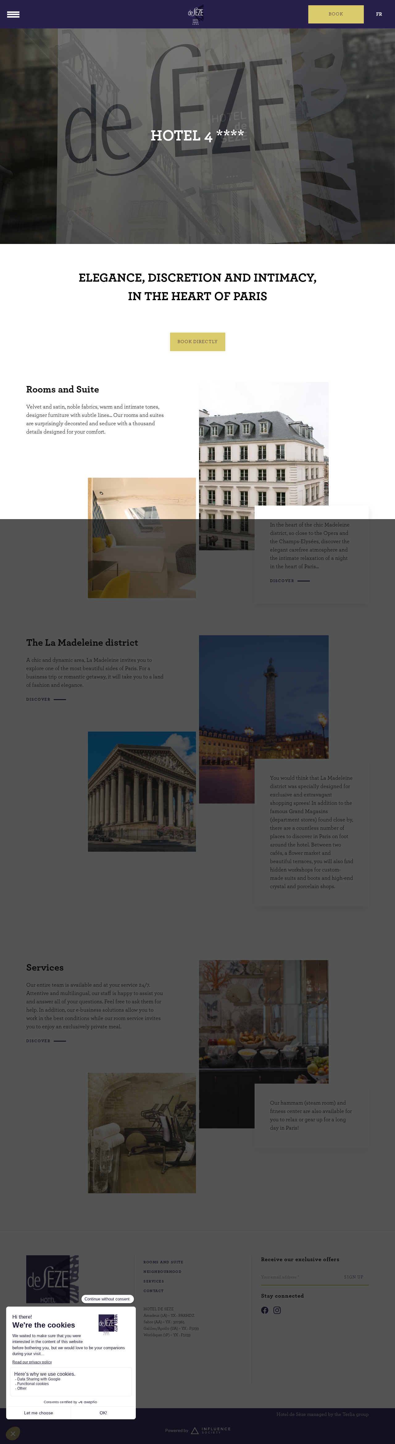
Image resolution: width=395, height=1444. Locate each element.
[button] (336, 14)
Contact (153, 1291)
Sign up (354, 1277)
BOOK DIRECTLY (197, 341)
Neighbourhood (162, 1272)
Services (153, 1281)
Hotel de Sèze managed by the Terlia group (322, 1414)
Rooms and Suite (163, 1262)
